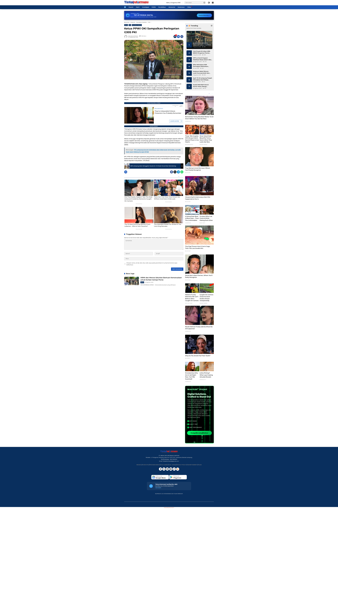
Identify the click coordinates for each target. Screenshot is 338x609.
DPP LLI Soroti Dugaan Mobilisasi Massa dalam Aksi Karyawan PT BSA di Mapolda (202, 59)
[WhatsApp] (181, 171)
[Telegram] (178, 171)
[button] (204, 2)
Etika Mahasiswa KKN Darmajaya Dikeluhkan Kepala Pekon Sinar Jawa (201, 65)
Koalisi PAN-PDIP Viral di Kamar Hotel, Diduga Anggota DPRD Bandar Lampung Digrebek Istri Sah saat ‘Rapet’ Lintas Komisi (202, 85)
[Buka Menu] (213, 3)
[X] (164, 470)
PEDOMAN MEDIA (155, 465)
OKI (130, 25)
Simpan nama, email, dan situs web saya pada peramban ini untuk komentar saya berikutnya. (151, 264)
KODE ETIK (146, 465)
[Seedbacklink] (177, 469)
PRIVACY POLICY (181, 465)
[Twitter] (174, 171)
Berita (126, 25)
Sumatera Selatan (136, 25)
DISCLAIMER (164, 465)
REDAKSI (139, 465)
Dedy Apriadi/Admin (133, 36)
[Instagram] (167, 470)
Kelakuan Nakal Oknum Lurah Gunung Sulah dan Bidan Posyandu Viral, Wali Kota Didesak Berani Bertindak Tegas (201, 72)
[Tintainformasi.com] (136, 2)
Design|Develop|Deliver (199, 433)
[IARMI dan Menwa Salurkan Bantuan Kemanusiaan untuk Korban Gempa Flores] (131, 281)
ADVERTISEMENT (192, 465)
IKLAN (200, 465)
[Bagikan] (181, 36)
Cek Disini (158, 488)
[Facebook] (171, 171)
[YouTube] (171, 470)
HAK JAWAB (172, 465)
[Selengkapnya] (211, 25)
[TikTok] (174, 470)
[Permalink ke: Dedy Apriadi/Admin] (126, 36)
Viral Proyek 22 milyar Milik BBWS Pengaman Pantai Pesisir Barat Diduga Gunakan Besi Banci (201, 52)
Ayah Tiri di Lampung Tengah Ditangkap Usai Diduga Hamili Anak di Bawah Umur (202, 79)
